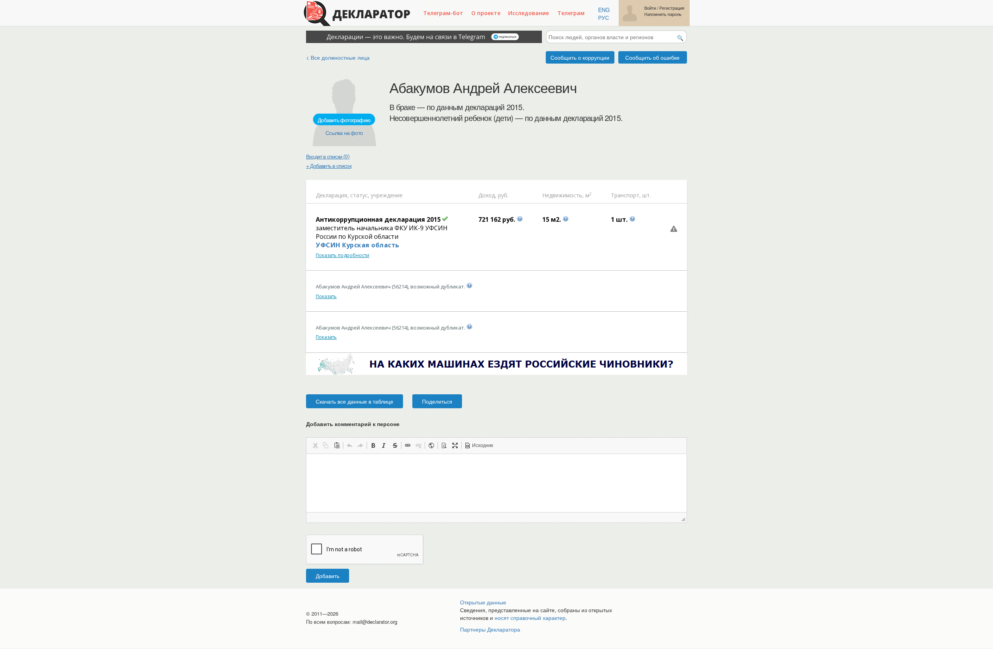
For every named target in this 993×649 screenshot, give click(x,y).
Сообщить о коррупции (579, 57)
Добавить (327, 576)
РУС (603, 17)
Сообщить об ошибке (652, 57)
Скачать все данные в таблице (354, 401)
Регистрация (671, 8)
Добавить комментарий (353, 424)
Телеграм (571, 13)
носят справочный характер (530, 617)
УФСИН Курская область (358, 245)
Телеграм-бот (443, 13)
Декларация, (332, 195)
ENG (604, 10)
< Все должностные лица (338, 57)
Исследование (528, 13)
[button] (315, 445)
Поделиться (437, 401)
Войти (650, 8)
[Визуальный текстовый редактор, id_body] (496, 483)
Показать (326, 296)
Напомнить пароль (663, 14)
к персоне (386, 424)
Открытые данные (483, 602)
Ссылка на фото (344, 132)
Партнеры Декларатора (490, 629)
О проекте (485, 13)
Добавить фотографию (344, 120)
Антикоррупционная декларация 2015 (378, 219)
